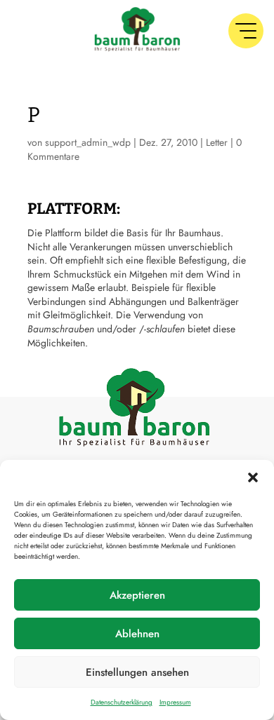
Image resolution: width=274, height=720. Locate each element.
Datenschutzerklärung (121, 702)
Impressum (175, 702)
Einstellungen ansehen (137, 672)
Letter (217, 142)
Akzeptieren (137, 595)
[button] (253, 477)
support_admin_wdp (88, 142)
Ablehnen (137, 633)
